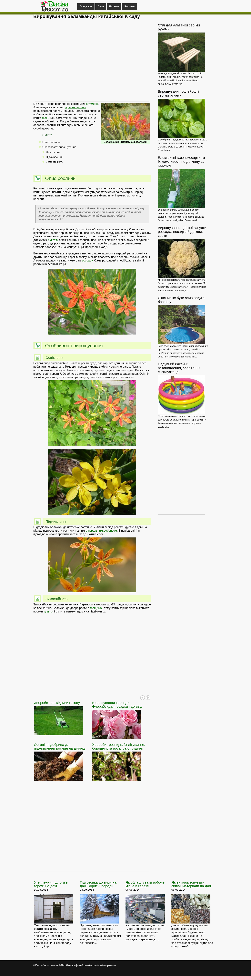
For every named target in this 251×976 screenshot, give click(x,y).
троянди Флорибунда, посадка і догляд (117, 704)
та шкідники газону (57, 703)
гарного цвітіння (75, 107)
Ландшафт (86, 6)
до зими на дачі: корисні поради (98, 884)
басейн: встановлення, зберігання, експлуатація (179, 368)
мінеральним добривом (101, 530)
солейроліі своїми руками (178, 93)
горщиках (96, 608)
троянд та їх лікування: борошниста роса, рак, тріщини (118, 746)
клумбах (92, 103)
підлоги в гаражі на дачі (51, 884)
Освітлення (53, 152)
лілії (44, 117)
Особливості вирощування (59, 146)
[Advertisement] (92, 62)
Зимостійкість (54, 161)
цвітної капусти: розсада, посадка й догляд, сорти (182, 232)
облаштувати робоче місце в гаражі (145, 884)
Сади (101, 6)
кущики (48, 611)
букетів (53, 240)
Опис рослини (51, 142)
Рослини (130, 6)
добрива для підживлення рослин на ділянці (59, 746)
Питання (114, 6)
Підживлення (54, 156)
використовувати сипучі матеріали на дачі (191, 884)
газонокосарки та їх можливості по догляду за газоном (181, 161)
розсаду (87, 260)
